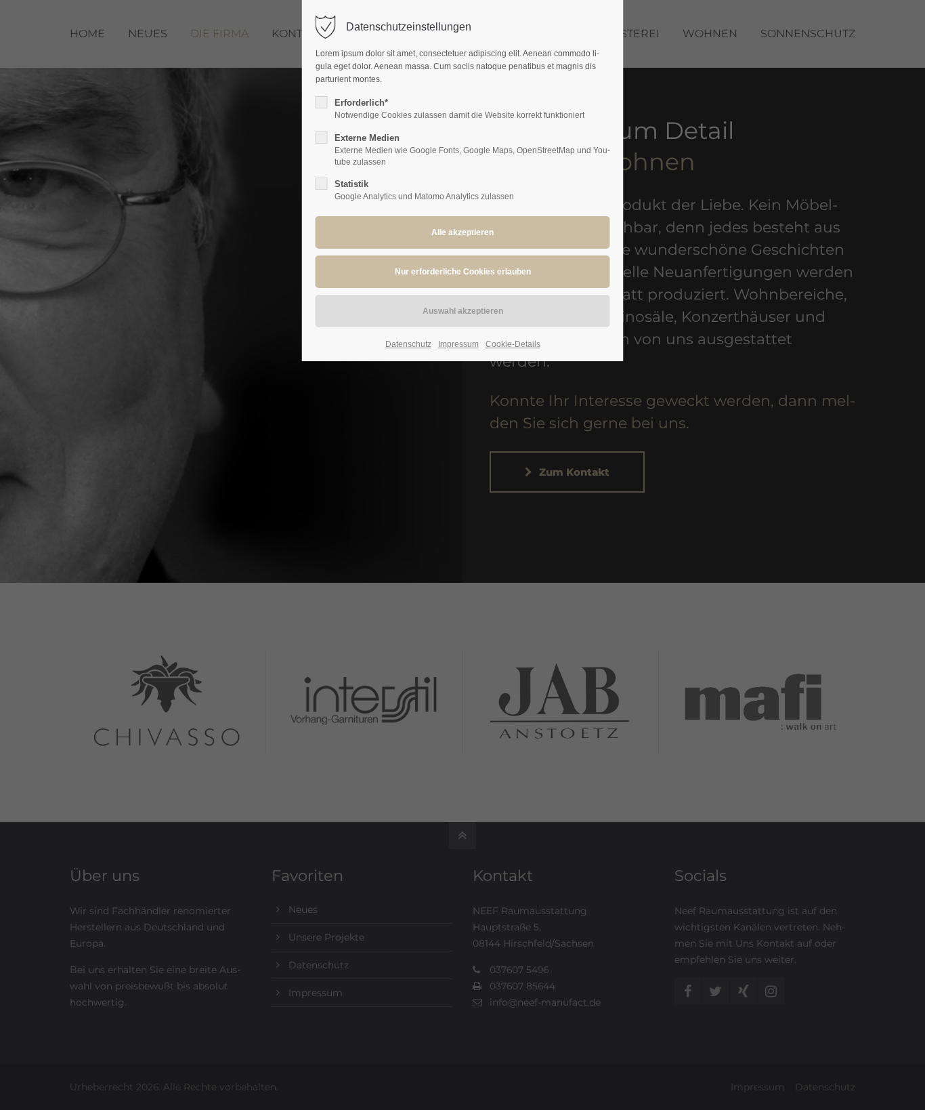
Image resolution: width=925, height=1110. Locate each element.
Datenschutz (408, 344)
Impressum (458, 344)
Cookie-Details (513, 344)
